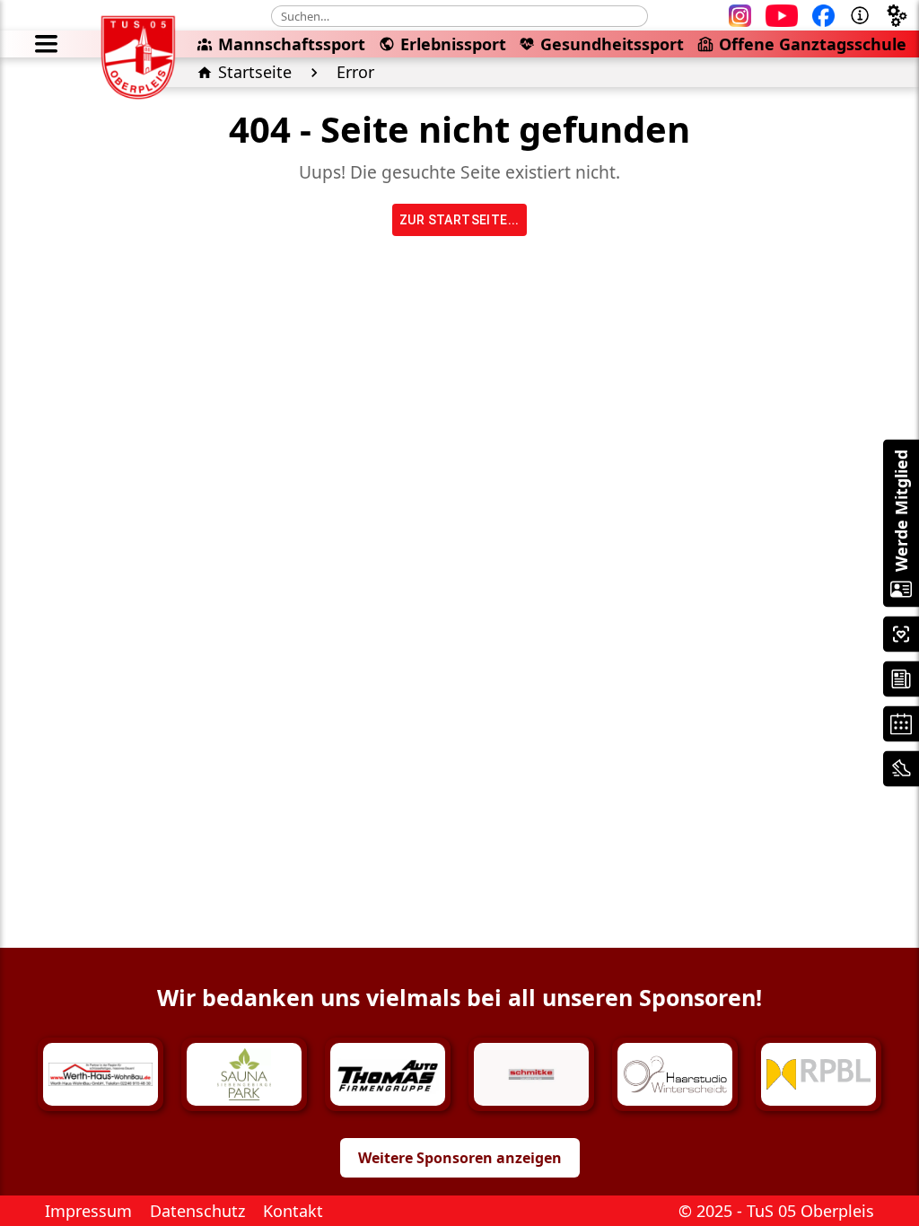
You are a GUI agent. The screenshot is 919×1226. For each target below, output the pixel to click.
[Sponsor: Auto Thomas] (388, 1074)
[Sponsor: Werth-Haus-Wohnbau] (100, 1074)
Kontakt (293, 1211)
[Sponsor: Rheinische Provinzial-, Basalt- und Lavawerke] (818, 1074)
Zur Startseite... (459, 220)
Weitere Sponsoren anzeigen (460, 1158)
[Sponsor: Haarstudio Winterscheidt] (675, 1074)
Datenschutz (197, 1211)
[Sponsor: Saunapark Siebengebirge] (244, 1074)
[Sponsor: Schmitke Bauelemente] (531, 1074)
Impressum (88, 1211)
